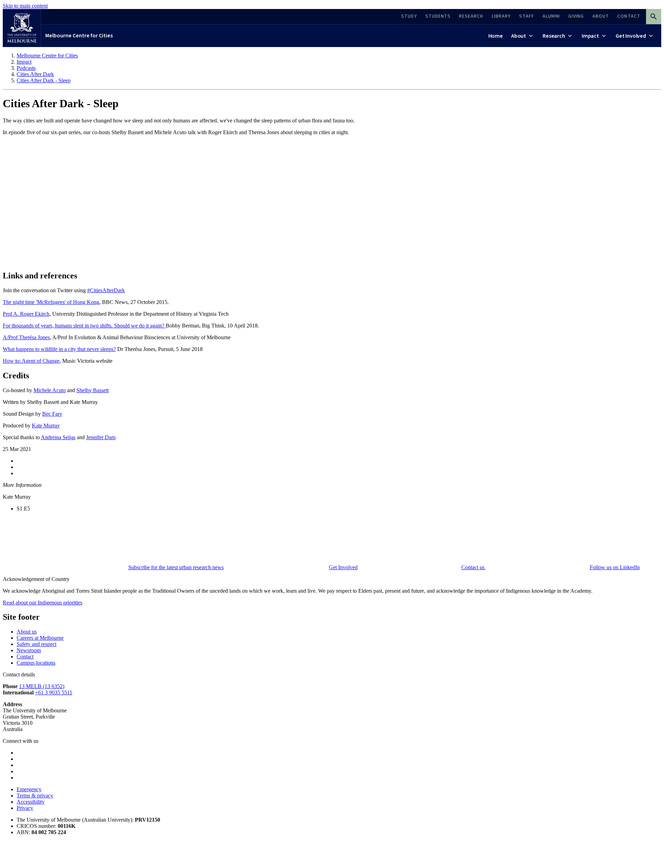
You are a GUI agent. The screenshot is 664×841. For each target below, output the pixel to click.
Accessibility (31, 802)
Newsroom (29, 650)
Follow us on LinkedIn (615, 567)
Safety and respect (36, 644)
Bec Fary (52, 414)
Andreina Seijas (58, 437)
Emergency (29, 789)
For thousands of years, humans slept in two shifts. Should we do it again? (84, 326)
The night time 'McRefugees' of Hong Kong (51, 302)
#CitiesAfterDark (106, 290)
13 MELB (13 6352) (41, 686)
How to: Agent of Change (31, 361)
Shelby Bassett (92, 390)
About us (27, 632)
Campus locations (36, 663)
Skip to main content (25, 6)
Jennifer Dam (101, 437)
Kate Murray (46, 425)
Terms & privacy (35, 795)
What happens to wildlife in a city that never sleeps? (59, 349)
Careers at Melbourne (40, 638)
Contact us (473, 567)
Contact (25, 656)
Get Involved (343, 567)
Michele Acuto (50, 390)
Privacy (25, 808)
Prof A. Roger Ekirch (26, 314)
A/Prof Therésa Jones (26, 337)
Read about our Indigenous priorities (42, 603)
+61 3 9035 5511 (53, 692)
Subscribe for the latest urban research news (176, 567)
